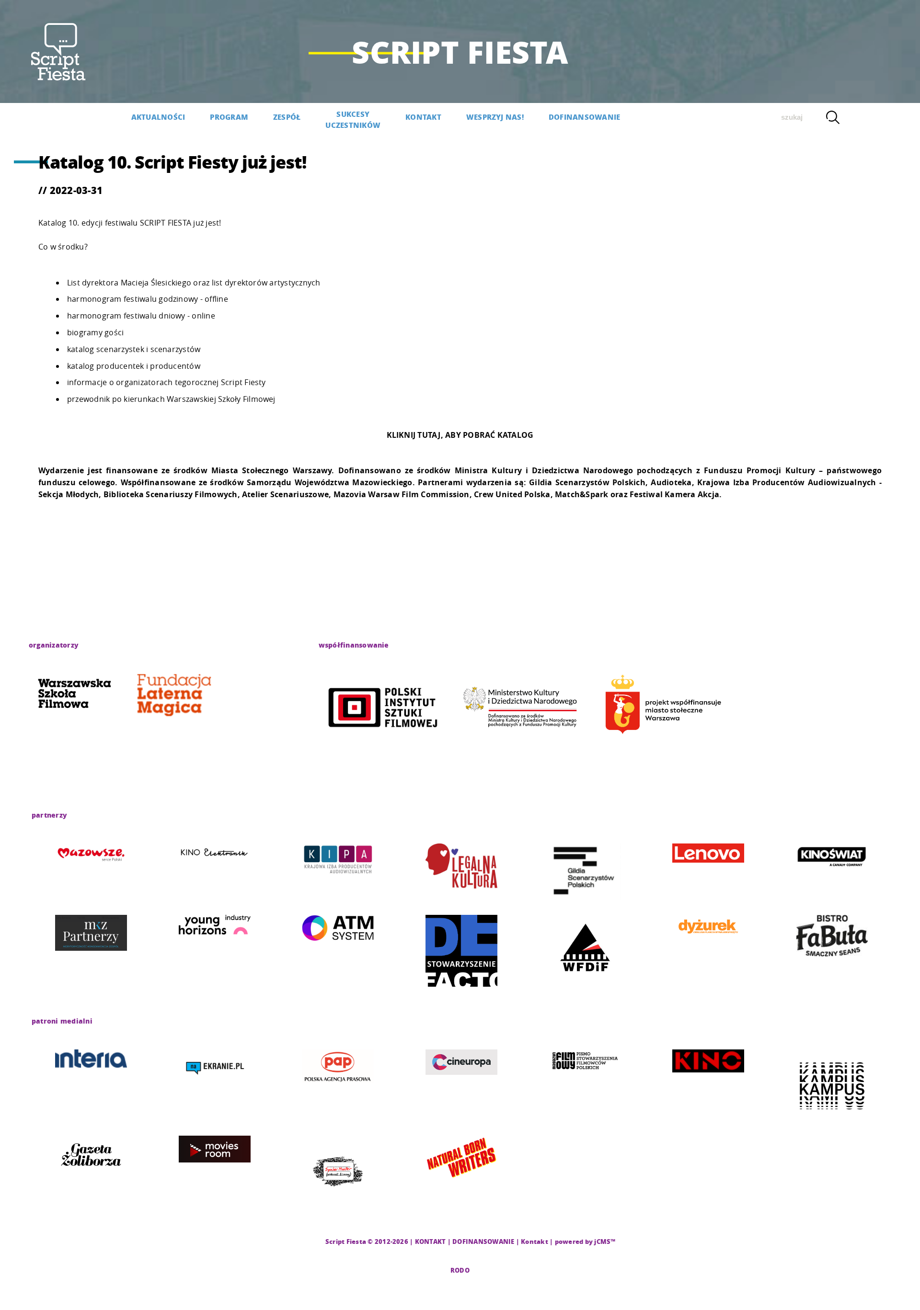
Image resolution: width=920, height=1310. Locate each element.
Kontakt (534, 1241)
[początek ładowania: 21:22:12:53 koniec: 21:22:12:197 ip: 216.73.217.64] (74, 695)
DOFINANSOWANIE (584, 117)
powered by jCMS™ (585, 1241)
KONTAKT (423, 117)
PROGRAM (229, 117)
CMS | (314, 1241)
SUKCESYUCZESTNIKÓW (352, 119)
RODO (460, 1270)
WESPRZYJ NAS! (495, 117)
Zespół (286, 117)
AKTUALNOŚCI (158, 117)
